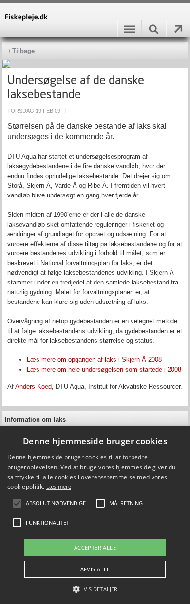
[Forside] (95, 20)
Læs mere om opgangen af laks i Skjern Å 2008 (94, 359)
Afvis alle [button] (95, 569)
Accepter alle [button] (95, 547)
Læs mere (58, 486)
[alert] (95, 515)
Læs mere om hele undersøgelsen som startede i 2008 (104, 369)
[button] (95, 588)
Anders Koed (33, 386)
